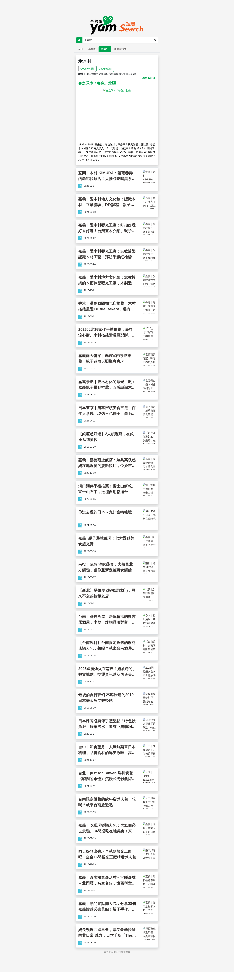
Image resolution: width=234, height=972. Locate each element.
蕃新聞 (92, 49)
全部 (80, 49)
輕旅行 (105, 49)
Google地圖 (87, 68)
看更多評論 (148, 78)
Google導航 (105, 68)
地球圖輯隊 (120, 49)
